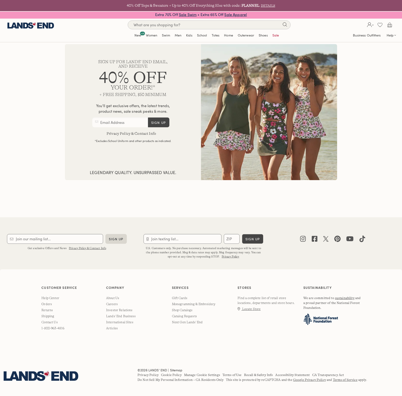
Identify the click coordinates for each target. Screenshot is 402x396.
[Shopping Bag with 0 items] (390, 24)
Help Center (50, 298)
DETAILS (268, 5)
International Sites (119, 322)
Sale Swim (188, 14)
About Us (112, 298)
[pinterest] (337, 240)
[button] (370, 24)
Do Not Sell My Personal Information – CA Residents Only (180, 380)
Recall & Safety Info (258, 375)
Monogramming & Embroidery (194, 304)
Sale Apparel (235, 14)
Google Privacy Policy (309, 380)
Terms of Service (345, 380)
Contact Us (49, 322)
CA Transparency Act (328, 375)
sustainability (345, 298)
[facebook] (315, 240)
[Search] (284, 25)
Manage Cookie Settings (202, 375)
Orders (46, 304)
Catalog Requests (184, 316)
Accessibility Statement (292, 375)
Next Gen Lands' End (187, 322)
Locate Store (251, 309)
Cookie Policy (171, 375)
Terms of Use (232, 375)
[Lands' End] (30, 25)
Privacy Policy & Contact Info (131, 134)
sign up (158, 122)
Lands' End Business (121, 316)
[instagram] (303, 240)
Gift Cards (179, 298)
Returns (47, 310)
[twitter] (325, 240)
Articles (112, 328)
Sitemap (176, 370)
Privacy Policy (230, 256)
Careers (112, 304)
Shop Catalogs (182, 310)
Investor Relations (119, 310)
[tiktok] (362, 240)
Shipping (47, 316)
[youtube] (350, 240)
